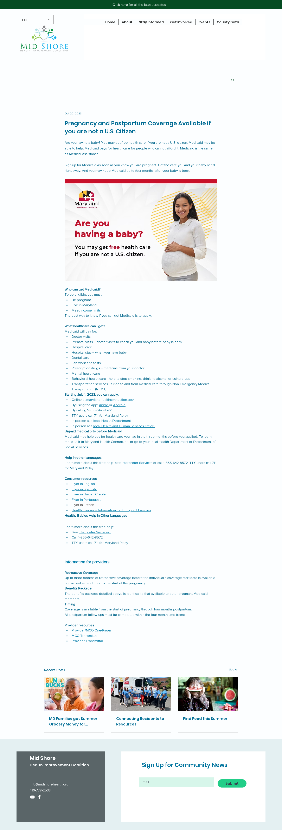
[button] (233, 79)
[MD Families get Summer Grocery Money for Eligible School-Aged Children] (74, 694)
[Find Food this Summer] (208, 694)
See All (233, 669)
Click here (120, 4)
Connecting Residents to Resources (140, 721)
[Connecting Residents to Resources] (141, 694)
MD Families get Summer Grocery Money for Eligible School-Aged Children (73, 721)
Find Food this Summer (205, 718)
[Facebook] (39, 797)
